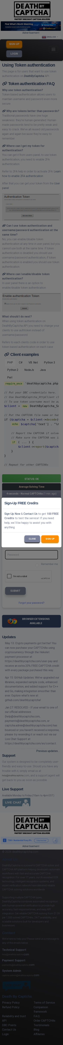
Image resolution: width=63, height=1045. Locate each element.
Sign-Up (50, 539)
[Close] (57, 503)
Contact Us (30, 513)
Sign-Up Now (12, 513)
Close (32, 539)
